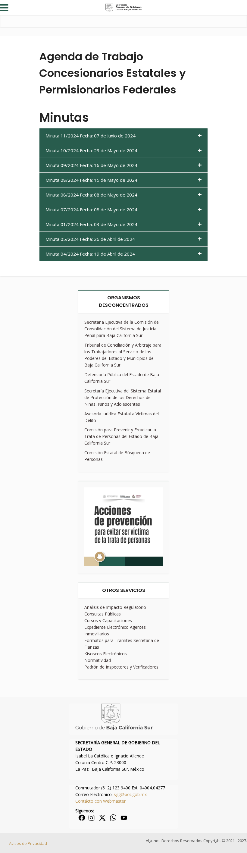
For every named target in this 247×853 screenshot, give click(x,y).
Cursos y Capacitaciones (108, 620)
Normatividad (97, 660)
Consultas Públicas (102, 614)
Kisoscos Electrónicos (105, 653)
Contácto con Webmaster (100, 801)
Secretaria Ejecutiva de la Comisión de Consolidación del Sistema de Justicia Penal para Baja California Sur (121, 328)
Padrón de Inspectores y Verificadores (121, 667)
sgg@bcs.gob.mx (130, 794)
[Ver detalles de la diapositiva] (123, 526)
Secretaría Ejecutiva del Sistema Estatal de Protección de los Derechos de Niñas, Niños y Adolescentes (122, 397)
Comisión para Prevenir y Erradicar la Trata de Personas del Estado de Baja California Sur (121, 436)
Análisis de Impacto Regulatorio (115, 607)
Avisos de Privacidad (28, 843)
